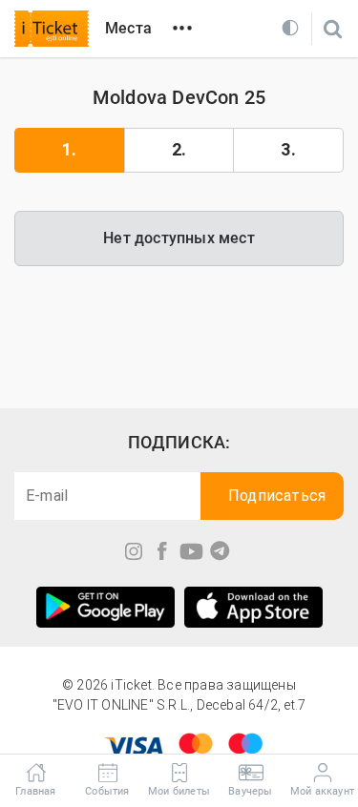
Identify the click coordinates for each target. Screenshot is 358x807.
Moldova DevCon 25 (179, 97)
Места (128, 28)
